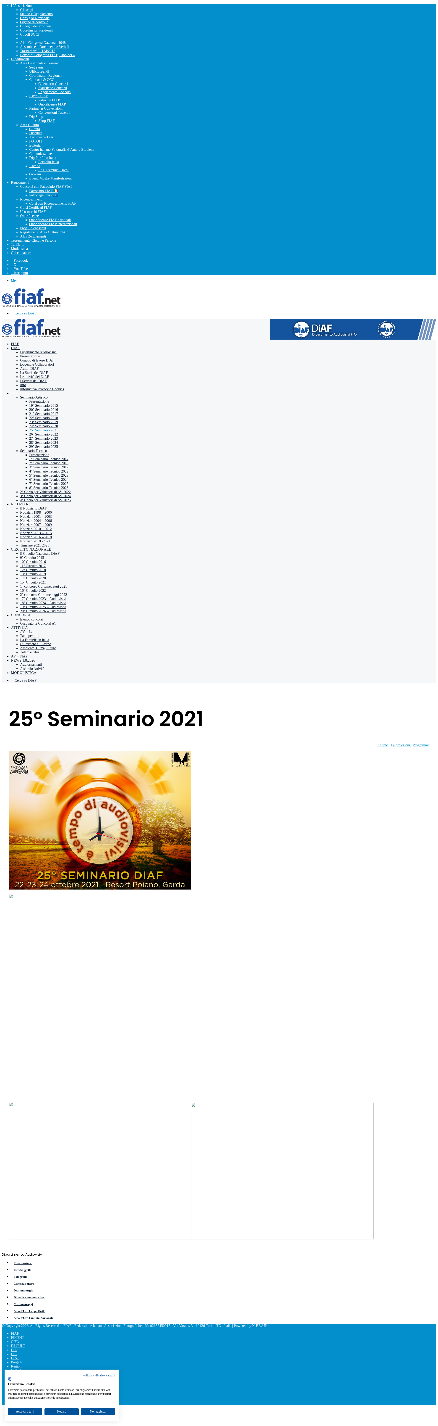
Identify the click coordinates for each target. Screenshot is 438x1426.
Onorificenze (29, 216)
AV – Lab (27, 632)
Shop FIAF (46, 121)
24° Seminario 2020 (43, 426)
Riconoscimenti (31, 199)
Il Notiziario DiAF (33, 508)
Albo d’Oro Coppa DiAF (29, 1311)
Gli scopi (26, 10)
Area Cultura (29, 125)
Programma (421, 745)
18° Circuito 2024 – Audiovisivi (43, 603)
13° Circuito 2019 (33, 574)
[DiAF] (31, 305)
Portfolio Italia (48, 162)
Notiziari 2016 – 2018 (36, 537)
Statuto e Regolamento (36, 14)
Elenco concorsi (31, 619)
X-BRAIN (260, 1326)
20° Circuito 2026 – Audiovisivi (43, 611)
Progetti (16, 1362)
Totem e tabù (29, 652)
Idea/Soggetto (22, 1270)
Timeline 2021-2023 (34, 545)
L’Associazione (22, 6)
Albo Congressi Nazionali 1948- (43, 43)
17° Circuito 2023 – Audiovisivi (43, 599)
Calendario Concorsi (53, 84)
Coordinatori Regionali (36, 30)
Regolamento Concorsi (54, 92)
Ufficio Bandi (39, 71)
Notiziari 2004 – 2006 (36, 521)
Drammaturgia (23, 1290)
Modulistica (19, 249)
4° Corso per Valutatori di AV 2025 (45, 500)
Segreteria (36, 67)
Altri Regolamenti (33, 236)
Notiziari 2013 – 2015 (36, 533)
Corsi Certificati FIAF (36, 207)
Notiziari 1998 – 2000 (36, 512)
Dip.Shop (36, 117)
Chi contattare (21, 253)
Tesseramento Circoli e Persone (33, 240)
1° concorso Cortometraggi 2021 (43, 586)
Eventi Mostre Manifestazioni (50, 178)
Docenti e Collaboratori (37, 364)
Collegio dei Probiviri (35, 26)
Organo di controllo (34, 22)
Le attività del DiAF (34, 377)
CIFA (15, 1342)
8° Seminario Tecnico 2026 (48, 488)
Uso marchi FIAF (33, 212)
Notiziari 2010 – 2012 (36, 529)
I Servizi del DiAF (33, 381)
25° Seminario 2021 (43, 430)
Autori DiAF (29, 368)
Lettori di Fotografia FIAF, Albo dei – (47, 55)
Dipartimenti (20, 59)
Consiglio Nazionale (35, 18)
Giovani (35, 174)
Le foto (383, 745)
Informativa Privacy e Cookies (42, 389)
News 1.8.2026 (23, 660)
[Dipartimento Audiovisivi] (353, 338)
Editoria (35, 145)
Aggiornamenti (31, 664)
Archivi (34, 166)
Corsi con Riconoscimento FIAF (52, 203)
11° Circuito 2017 (33, 566)
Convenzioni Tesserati (54, 112)
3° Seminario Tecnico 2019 (48, 467)
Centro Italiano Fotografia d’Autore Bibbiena (61, 149)
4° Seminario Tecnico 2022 (48, 471)
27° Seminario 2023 (43, 438)
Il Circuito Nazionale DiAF (40, 553)
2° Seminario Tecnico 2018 (48, 463)
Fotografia (21, 1276)
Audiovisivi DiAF (42, 137)
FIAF (15, 344)
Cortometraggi (23, 1304)
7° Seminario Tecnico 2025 (48, 484)
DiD (14, 1350)
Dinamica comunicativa (29, 1297)
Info (23, 385)
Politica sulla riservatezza (99, 1375)
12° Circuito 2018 (33, 570)
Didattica (35, 133)
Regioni (16, 1366)
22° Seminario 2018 (43, 418)
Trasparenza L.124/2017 (37, 51)
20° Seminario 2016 (43, 410)
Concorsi (20, 615)
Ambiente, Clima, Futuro (38, 648)
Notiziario (21, 504)
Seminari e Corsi (27, 393)
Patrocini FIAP (49, 100)
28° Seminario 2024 (43, 442)
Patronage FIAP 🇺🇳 (43, 195)
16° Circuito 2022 (33, 590)
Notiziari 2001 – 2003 (36, 516)
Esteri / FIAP (38, 96)
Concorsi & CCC (41, 80)
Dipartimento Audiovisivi (38, 352)
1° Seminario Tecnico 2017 (48, 459)
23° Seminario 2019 (43, 422)
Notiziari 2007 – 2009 (36, 525)
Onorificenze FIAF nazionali (50, 220)
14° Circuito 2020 (33, 578)
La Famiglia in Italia (34, 640)
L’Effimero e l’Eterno (35, 644)
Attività (19, 627)
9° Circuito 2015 (32, 558)
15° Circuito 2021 (33, 582)
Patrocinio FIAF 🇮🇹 (43, 191)
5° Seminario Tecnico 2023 (48, 475)
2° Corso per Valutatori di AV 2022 (45, 492)
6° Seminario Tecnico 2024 (48, 479)
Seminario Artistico (34, 397)
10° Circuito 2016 (33, 562)
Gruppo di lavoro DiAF (37, 360)
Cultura (34, 129)
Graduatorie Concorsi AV (38, 623)
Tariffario (17, 244)
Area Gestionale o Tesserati (40, 63)
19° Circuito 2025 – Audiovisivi (43, 607)
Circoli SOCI (29, 34)
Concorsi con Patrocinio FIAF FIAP (46, 186)
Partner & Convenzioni (46, 108)
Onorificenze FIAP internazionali (53, 224)
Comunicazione (40, 154)
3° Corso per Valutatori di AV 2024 (45, 496)
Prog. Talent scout (33, 228)
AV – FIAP (19, 656)
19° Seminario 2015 (43, 405)
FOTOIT (35, 141)
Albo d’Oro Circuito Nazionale (33, 1318)
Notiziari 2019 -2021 (35, 541)
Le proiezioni (401, 745)
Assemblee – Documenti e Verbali (44, 47)
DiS (14, 1354)
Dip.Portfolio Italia (42, 158)
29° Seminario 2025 (43, 447)
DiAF (15, 348)
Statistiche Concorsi (52, 88)
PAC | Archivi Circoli (53, 170)
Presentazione (30, 356)
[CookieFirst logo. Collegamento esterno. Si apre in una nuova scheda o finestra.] (9, 1379)
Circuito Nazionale (31, 549)
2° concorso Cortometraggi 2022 (43, 595)
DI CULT (18, 1346)
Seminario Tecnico (33, 451)
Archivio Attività (32, 669)
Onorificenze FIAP (52, 104)
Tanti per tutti (29, 636)
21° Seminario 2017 (43, 414)
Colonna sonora (24, 1283)
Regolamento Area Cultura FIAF (44, 232)
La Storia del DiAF (34, 373)
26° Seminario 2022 (43, 434)
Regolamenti (20, 182)
